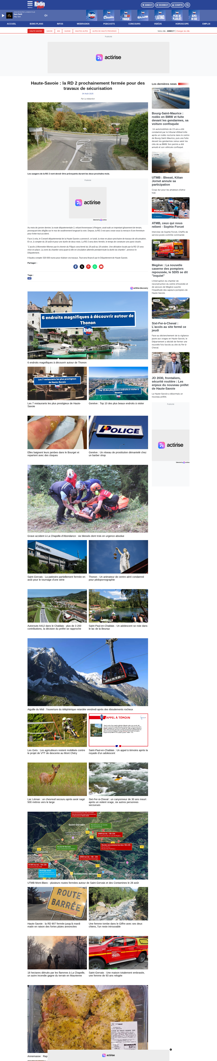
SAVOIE (49, 31)
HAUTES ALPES (81, 31)
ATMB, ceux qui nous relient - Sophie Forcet (168, 224)
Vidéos (158, 24)
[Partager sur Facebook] (75, 268)
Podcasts (109, 24)
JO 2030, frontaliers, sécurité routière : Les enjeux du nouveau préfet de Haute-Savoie (170, 383)
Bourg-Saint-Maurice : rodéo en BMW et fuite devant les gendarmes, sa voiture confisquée (170, 119)
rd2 (29, 278)
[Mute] (46, 15)
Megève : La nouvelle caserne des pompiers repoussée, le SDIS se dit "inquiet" (170, 270)
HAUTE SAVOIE (36, 31)
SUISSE (67, 31)
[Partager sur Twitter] (81, 268)
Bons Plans (36, 24)
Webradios (83, 24)
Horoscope (182, 24)
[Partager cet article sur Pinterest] (88, 268)
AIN (58, 31)
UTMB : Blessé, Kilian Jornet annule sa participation (167, 181)
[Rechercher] (187, 5)
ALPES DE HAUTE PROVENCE (104, 31)
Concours (134, 24)
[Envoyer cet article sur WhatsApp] (94, 268)
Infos (60, 24)
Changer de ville (182, 31)
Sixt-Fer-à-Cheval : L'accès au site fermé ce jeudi (169, 327)
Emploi (206, 24)
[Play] (3, 15)
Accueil (11, 24)
